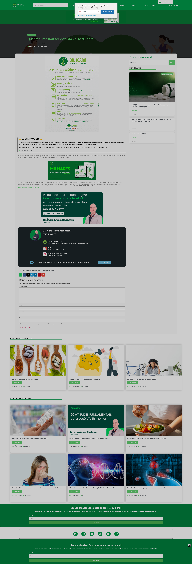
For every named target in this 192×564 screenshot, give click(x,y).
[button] (189, 545)
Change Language (107, 11)
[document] (96, 282)
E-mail (31, 553)
